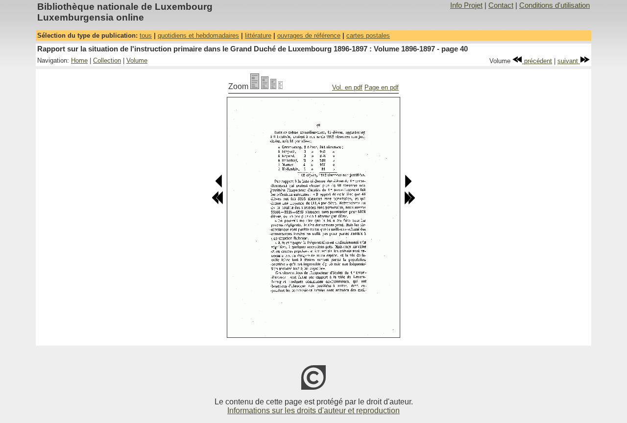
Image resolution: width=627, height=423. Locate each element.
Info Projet (466, 5)
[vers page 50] (409, 202)
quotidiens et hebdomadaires (198, 35)
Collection (107, 60)
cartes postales (368, 35)
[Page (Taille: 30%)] (280, 86)
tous (146, 35)
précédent (537, 61)
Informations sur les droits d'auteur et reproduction (313, 410)
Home (79, 60)
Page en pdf (381, 87)
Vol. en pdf (347, 87)
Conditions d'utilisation (554, 5)
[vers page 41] (408, 186)
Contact (500, 5)
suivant (568, 61)
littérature (258, 35)
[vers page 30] (217, 202)
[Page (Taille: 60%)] (273, 86)
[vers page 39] (219, 186)
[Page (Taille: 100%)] (254, 86)
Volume (136, 60)
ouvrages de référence (308, 35)
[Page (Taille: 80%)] (264, 86)
